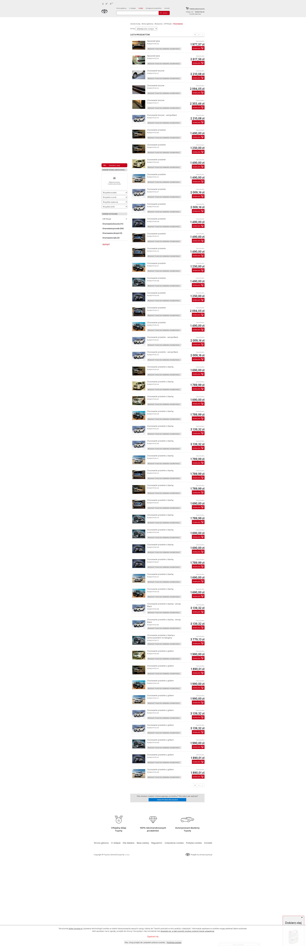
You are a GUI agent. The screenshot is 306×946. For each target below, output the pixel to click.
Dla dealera (128, 842)
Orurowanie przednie (156, 129)
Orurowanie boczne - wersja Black (162, 115)
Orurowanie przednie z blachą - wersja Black (164, 604)
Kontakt (167, 8)
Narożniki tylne (153, 41)
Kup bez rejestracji (195, 14)
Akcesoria (158, 23)
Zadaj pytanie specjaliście (167, 800)
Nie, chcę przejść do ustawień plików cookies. (145, 942)
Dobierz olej (114, 165)
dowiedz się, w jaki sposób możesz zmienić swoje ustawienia (187, 931)
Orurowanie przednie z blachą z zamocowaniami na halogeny (161, 636)
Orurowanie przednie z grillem (160, 651)
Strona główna (121, 8)
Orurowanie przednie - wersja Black (162, 337)
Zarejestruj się (199, 12)
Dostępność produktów (153, 8)
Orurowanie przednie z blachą (160, 366)
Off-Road (106, 218)
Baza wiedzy (143, 842)
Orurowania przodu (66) (113, 228)
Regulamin (156, 842)
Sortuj (132, 28)
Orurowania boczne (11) (112, 223)
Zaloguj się (189, 12)
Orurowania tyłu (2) (111, 237)
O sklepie (132, 8)
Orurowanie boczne (155, 70)
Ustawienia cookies (174, 842)
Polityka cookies (194, 842)
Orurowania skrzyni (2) (112, 233)
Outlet (141, 8)
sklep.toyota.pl (75, 928)
